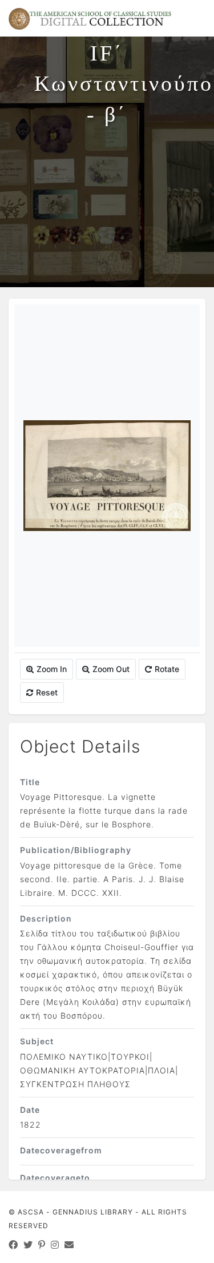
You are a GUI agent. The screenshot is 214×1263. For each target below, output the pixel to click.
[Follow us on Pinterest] (42, 1244)
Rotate (167, 669)
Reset (47, 692)
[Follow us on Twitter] (28, 1244)
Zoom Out (111, 669)
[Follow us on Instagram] (55, 1244)
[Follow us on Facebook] (13, 1244)
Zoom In (52, 669)
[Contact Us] (69, 1244)
